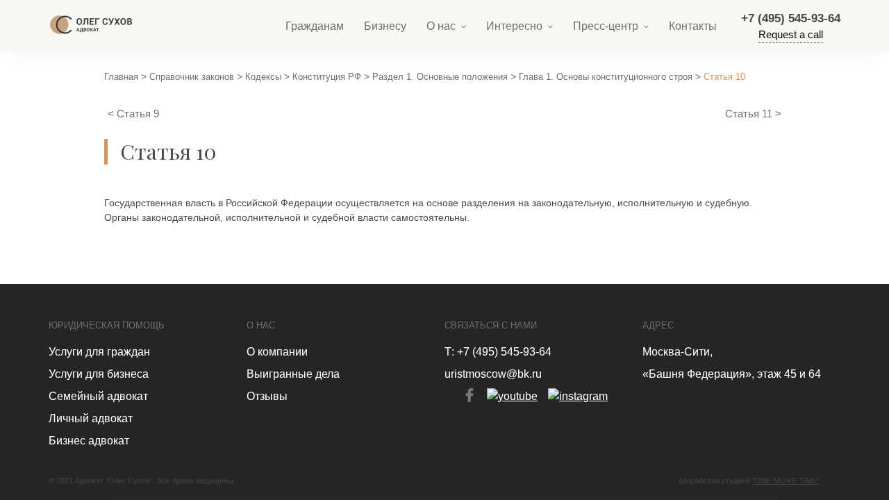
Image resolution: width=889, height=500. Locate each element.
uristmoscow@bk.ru (493, 374)
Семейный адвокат (98, 396)
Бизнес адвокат (89, 441)
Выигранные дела (293, 374)
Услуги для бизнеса (99, 374)
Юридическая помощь (107, 325)
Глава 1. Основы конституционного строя (605, 77)
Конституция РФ (326, 77)
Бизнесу (385, 26)
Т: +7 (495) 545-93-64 (497, 352)
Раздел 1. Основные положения (440, 77)
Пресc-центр (605, 26)
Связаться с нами (490, 325)
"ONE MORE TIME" (786, 480)
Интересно (514, 26)
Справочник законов (191, 77)
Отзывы (267, 396)
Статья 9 (138, 113)
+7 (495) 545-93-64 (790, 18)
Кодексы (263, 77)
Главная (121, 77)
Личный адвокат (91, 418)
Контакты (693, 26)
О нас (441, 26)
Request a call (790, 34)
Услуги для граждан (99, 352)
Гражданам (314, 26)
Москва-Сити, (677, 352)
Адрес (658, 325)
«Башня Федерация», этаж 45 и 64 (731, 374)
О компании (277, 352)
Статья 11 (750, 113)
